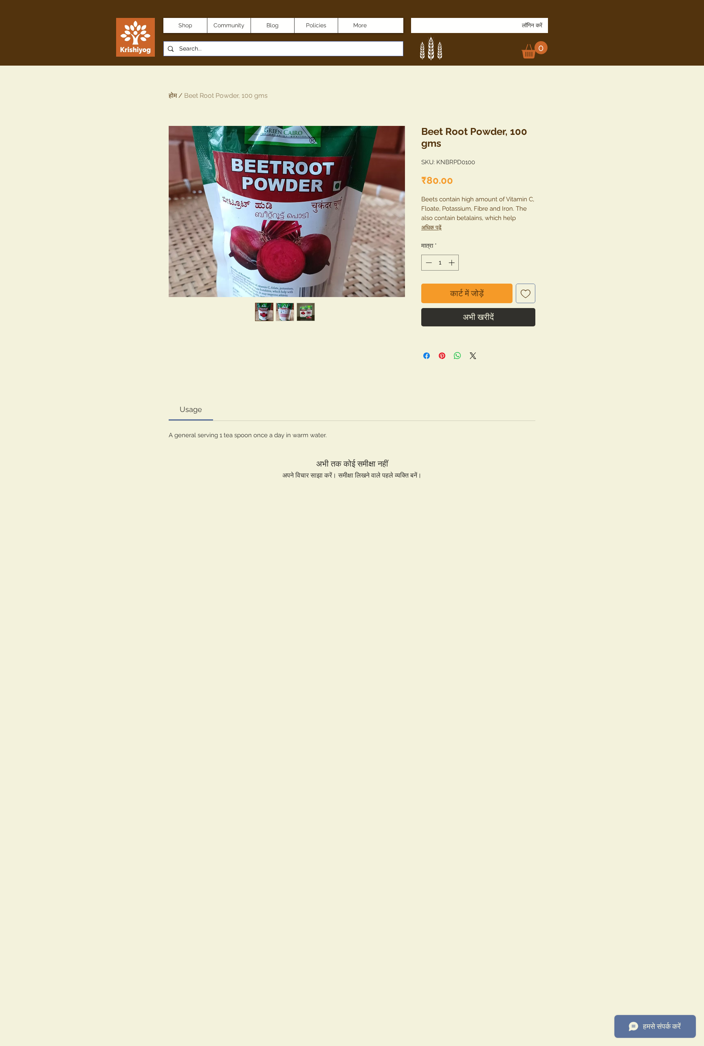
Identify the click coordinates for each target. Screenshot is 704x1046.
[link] (534, 50)
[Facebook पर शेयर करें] (426, 356)
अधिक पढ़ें (431, 227)
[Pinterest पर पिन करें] (442, 356)
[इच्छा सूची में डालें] (525, 293)
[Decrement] (427, 262)
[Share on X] (473, 356)
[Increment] (452, 262)
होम (173, 95)
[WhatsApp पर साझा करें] (457, 356)
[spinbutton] (440, 262)
